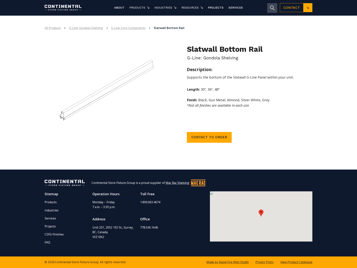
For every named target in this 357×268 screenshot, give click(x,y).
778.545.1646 (149, 227)
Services (236, 7)
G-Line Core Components (128, 28)
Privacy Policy (264, 262)
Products (51, 202)
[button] (139, 8)
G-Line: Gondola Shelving (86, 28)
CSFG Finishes (54, 234)
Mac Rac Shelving (177, 183)
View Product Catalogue (296, 262)
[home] (69, 7)
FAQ (47, 242)
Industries (52, 210)
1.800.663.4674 (150, 202)
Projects (215, 7)
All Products (53, 28)
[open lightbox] (107, 94)
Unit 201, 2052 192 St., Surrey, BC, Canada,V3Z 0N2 (113, 232)
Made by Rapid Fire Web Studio (227, 262)
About (119, 7)
